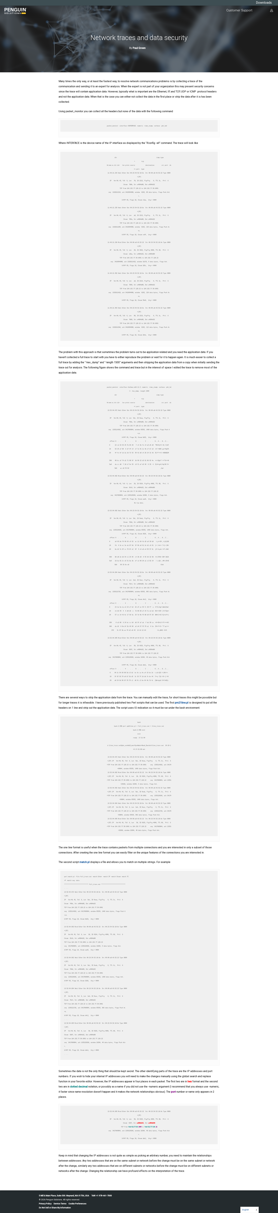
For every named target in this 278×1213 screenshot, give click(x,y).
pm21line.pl (181, 702)
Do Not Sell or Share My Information (55, 1208)
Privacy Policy (45, 1204)
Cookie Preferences (77, 1204)
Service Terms (60, 1204)
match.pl (84, 862)
